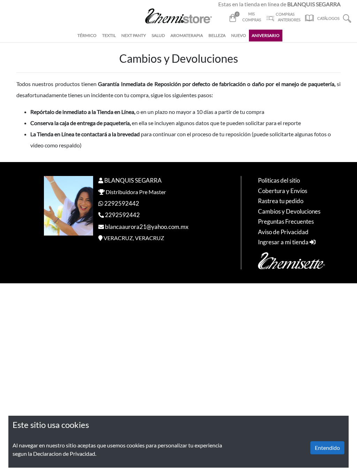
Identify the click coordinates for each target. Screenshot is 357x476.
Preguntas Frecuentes (286, 221)
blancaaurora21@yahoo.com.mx (147, 226)
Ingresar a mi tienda (284, 242)
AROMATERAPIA (186, 35)
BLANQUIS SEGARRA (133, 180)
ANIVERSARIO (266, 35)
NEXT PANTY (133, 35)
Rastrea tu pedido (280, 201)
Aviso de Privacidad (283, 232)
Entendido (327, 447)
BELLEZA (217, 35)
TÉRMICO (87, 35)
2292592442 (121, 203)
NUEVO (238, 35)
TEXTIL (109, 35)
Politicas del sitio (279, 180)
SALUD (158, 35)
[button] (347, 17)
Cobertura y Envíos (282, 190)
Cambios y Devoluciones (289, 211)
